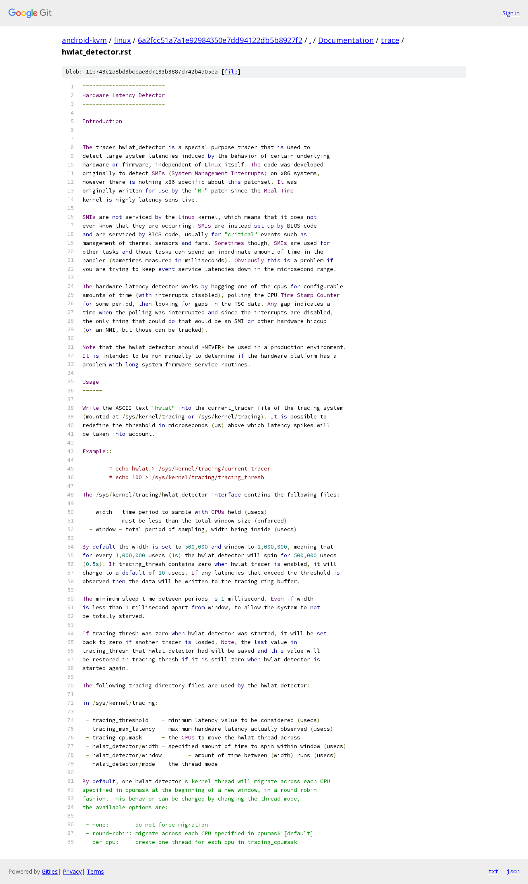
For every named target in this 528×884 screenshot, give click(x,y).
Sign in (511, 13)
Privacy (72, 871)
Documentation (346, 40)
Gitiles (50, 871)
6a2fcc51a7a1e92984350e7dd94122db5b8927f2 (220, 40)
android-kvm (84, 40)
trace (390, 40)
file (231, 71)
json (513, 871)
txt (493, 871)
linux (122, 40)
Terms (95, 871)
